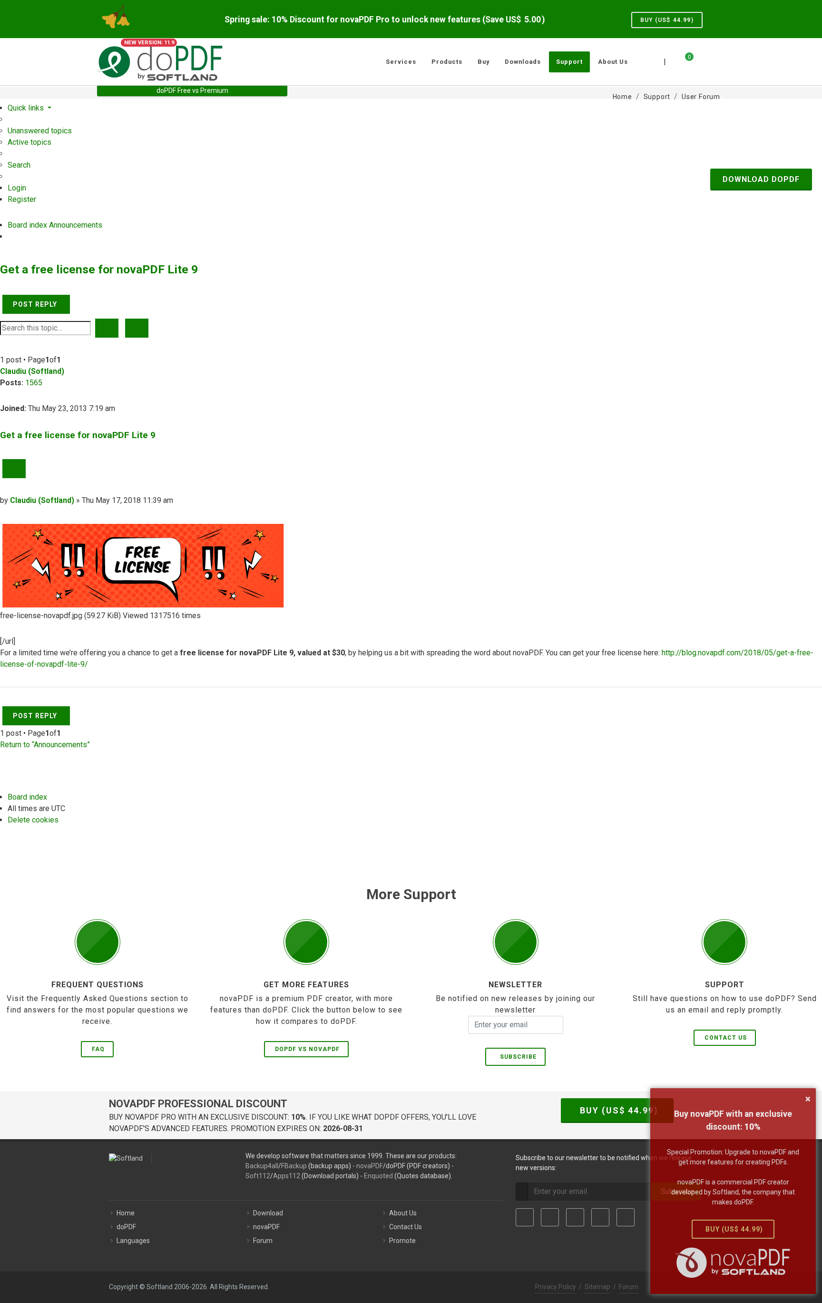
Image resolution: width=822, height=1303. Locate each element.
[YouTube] (600, 1217)
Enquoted (378, 1176)
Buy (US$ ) (667, 20)
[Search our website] (714, 60)
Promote (402, 1240)
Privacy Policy (555, 1287)
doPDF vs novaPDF (307, 1049)
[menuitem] (40, 130)
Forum (263, 1240)
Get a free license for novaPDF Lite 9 (99, 269)
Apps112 (286, 1176)
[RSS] (625, 1217)
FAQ (98, 1049)
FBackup (294, 1166)
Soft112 (257, 1176)
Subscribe (516, 1056)
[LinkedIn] (575, 1217)
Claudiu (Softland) (32, 371)
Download (268, 1213)
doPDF (126, 1227)
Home (126, 1213)
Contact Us (726, 1037)
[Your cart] (683, 60)
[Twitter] (550, 1217)
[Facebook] (525, 1217)
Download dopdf (761, 179)
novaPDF (369, 1166)
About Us (403, 1213)
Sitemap (597, 1287)
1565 (33, 382)
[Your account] (699, 58)
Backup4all (261, 1166)
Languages (133, 1240)
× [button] (808, 1098)
